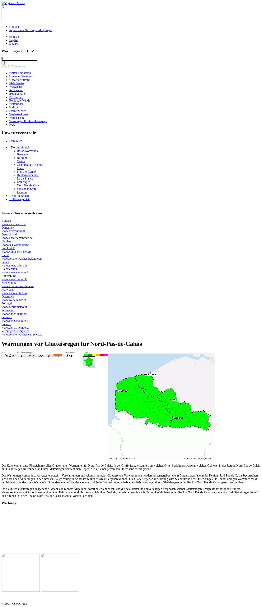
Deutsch (14, 43)
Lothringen (23, 182)
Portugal (14, 305)
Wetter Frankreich (20, 73)
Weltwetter (15, 86)
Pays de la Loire (26, 188)
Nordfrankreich (19, 147)
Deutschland (17, 236)
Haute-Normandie (28, 175)
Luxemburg (14, 277)
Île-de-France (25, 178)
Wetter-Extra (17, 117)
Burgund (22, 157)
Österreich (14, 298)
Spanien (15, 325)
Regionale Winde (19, 100)
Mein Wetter (16, 83)
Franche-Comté (26, 171)
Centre (21, 161)
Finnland (16, 243)
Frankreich (15, 141)
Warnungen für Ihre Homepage (28, 121)
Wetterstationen (18, 114)
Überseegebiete (19, 199)
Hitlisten (14, 107)
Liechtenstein (15, 270)
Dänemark (14, 229)
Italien (14, 263)
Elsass (20, 168)
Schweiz (15, 319)
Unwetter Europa (19, 79)
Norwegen (14, 291)
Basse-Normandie (28, 151)
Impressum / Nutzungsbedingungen (30, 30)
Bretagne (22, 154)
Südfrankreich (19, 195)
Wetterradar (16, 104)
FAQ (12, 124)
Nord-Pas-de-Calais (29, 185)
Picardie (22, 192)
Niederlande (18, 284)
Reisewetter (16, 90)
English (13, 40)
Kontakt (14, 26)
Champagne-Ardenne (30, 164)
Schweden (14, 312)
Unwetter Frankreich (21, 76)
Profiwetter (16, 97)
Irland (22, 256)
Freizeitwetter (17, 110)
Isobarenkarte (17, 93)
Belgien (14, 222)
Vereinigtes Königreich (22, 332)
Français (14, 36)
